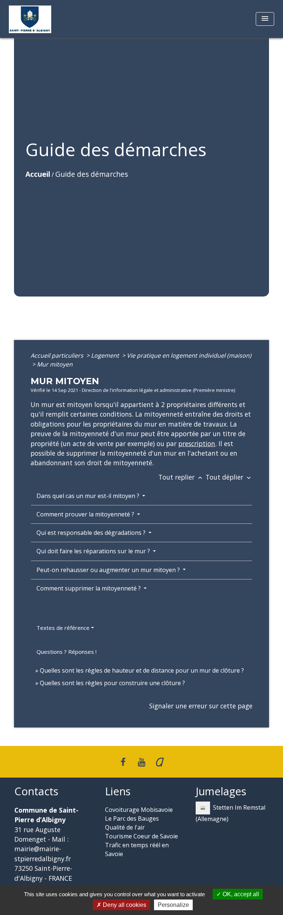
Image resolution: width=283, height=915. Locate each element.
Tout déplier (229, 477)
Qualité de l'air (125, 827)
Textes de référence (63, 627)
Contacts (36, 791)
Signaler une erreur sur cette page (200, 705)
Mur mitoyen (55, 364)
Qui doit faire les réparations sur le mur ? (93, 551)
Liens (117, 791)
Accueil (37, 174)
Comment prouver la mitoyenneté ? (86, 514)
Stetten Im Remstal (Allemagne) (230, 813)
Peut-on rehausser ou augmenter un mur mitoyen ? (108, 570)
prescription (196, 443)
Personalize (173, 905)
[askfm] (160, 761)
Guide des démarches (91, 174)
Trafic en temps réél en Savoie (137, 849)
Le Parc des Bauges (132, 818)
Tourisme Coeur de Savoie (141, 836)
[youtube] (141, 761)
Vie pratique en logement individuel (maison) (189, 355)
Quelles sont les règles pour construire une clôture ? (112, 683)
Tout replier (181, 477)
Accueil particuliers (58, 355)
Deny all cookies (123, 905)
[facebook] (123, 761)
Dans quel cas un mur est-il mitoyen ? (88, 496)
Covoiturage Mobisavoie (139, 810)
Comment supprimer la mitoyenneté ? (89, 588)
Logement (105, 355)
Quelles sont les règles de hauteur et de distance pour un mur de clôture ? (142, 670)
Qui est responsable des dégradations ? (91, 533)
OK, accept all (240, 894)
